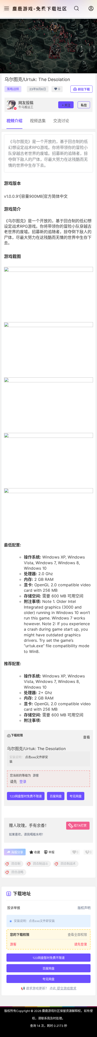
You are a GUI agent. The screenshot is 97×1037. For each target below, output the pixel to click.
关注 (67, 105)
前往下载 (84, 89)
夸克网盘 (76, 796)
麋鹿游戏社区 (50, 1011)
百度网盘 (56, 796)
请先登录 (80, 944)
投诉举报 (13, 908)
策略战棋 (13, 89)
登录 (22, 781)
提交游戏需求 (66, 988)
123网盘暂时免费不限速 (26, 796)
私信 (84, 105)
